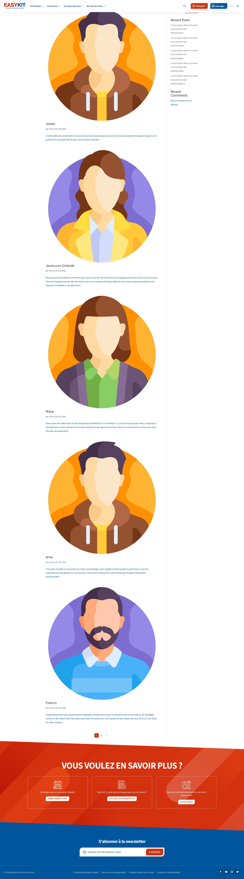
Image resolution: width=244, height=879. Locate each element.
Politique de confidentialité (168, 872)
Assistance (52, 6)
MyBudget (220, 6)
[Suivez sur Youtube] (226, 872)
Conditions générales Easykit (86, 872)
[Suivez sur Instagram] (232, 872)
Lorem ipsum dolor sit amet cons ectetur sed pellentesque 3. (184, 79)
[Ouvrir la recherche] (185, 6)
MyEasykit (200, 6)
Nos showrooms (95, 6)
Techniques (35, 6)
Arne (49, 557)
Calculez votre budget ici (122, 798)
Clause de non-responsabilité (113, 872)
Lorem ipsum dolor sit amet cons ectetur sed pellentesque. (184, 29)
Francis (51, 702)
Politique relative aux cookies (141, 872)
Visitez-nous (186, 802)
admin (51, 129)
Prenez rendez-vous (57, 798)
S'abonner (155, 852)
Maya (50, 411)
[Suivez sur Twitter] (237, 872)
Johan (50, 123)
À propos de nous (72, 6)
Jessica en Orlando (60, 265)
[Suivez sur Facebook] (220, 872)
